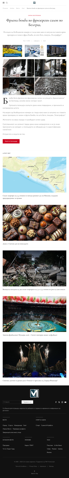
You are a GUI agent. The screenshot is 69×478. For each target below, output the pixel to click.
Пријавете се (27, 402)
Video (49, 449)
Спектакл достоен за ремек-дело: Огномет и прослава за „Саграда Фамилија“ (30, 380)
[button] (3, 2)
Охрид (5, 425)
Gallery (60, 449)
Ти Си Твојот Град (8, 449)
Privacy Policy (33, 466)
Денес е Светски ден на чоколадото (15, 244)
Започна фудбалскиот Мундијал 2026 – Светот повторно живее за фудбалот (30, 335)
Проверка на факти (19, 429)
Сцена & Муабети (47, 425)
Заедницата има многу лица (12, 432)
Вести (5, 420)
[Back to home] (34, 2)
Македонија (18, 425)
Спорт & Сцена (41, 420)
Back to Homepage (11, 141)
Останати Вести (8, 440)
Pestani (54, 449)
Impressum (43, 466)
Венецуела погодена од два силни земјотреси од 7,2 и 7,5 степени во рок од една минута (34, 289)
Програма (6, 445)
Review (49, 452)
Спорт (38, 425)
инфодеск (37, 41)
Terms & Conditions (21, 466)
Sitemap (51, 466)
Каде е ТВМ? (29, 445)
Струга (10, 425)
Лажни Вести (7, 429)
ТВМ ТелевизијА (50, 462)
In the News (58, 445)
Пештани (50, 445)
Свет (44, 41)
